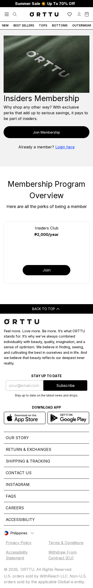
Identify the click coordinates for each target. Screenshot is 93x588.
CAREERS (15, 507)
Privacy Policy (18, 542)
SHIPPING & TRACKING (28, 461)
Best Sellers (23, 25)
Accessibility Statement (17, 555)
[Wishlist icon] (69, 14)
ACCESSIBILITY (20, 519)
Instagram (18, 484)
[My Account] (79, 14)
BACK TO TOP (43, 309)
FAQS (11, 496)
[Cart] (86, 14)
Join (47, 270)
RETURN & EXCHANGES (28, 449)
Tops (43, 25)
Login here (65, 147)
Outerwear (81, 25)
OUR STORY (17, 437)
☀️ (42, 3)
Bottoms (59, 25)
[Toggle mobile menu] (7, 14)
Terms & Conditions (65, 542)
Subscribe (65, 385)
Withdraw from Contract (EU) (62, 555)
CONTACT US (18, 472)
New (5, 25)
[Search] (14, 14)
